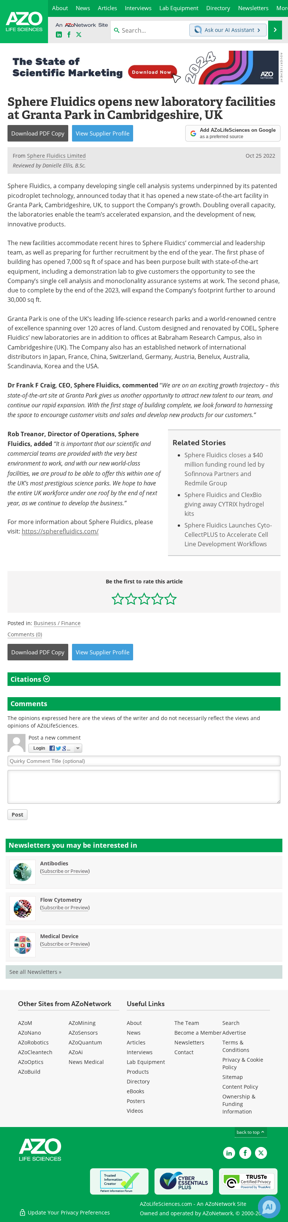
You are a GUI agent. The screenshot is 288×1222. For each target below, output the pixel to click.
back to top (249, 1132)
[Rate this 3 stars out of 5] (144, 598)
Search (231, 1022)
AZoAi (76, 1052)
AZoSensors (83, 1032)
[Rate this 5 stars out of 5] (170, 598)
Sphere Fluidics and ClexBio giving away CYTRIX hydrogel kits (224, 504)
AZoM (25, 1022)
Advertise (234, 1032)
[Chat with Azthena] (269, 1207)
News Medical (86, 1061)
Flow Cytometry (61, 899)
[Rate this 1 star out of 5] (117, 598)
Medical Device (59, 936)
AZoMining (82, 1022)
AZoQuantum (85, 1042)
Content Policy (240, 1086)
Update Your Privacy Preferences (68, 1212)
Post (17, 814)
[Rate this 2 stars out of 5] (131, 598)
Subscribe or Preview (65, 871)
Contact (184, 1052)
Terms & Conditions (235, 1046)
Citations (26, 679)
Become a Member (198, 1032)
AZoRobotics (33, 1042)
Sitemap (232, 1076)
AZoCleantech (35, 1052)
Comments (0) (25, 634)
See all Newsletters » (35, 971)
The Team (186, 1022)
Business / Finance (57, 623)
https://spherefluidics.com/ (60, 531)
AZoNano (29, 1032)
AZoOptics (31, 1061)
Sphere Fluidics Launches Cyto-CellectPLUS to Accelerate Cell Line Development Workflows (228, 534)
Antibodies (54, 863)
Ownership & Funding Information (238, 1104)
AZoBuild (29, 1071)
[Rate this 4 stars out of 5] (157, 598)
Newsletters (189, 1042)
